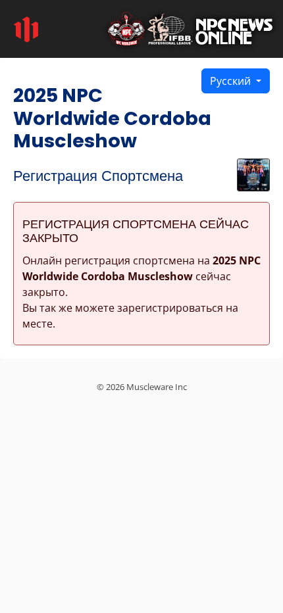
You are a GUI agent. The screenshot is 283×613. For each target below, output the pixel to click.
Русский (231, 81)
